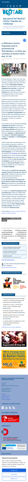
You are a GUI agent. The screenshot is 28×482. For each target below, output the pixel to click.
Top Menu (6, 2)
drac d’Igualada (13, 153)
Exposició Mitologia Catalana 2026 (12, 247)
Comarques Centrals (15, 218)
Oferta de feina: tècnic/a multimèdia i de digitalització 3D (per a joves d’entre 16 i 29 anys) (8, 234)
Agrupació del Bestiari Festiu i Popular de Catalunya (14, 21)
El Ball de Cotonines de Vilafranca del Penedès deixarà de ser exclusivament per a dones (20, 234)
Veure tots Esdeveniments (8, 260)
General (4, 220)
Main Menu (7, 33)
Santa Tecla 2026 (7, 256)
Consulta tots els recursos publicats (11, 327)
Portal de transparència (6, 399)
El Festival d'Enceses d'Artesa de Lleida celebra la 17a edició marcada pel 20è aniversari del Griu (13, 300)
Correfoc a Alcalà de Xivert (10, 251)
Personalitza (14, 474)
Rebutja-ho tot (14, 478)
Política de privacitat (6, 395)
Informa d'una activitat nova (9, 267)
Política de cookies (5, 397)
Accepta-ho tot (14, 470)
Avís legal (3, 394)
